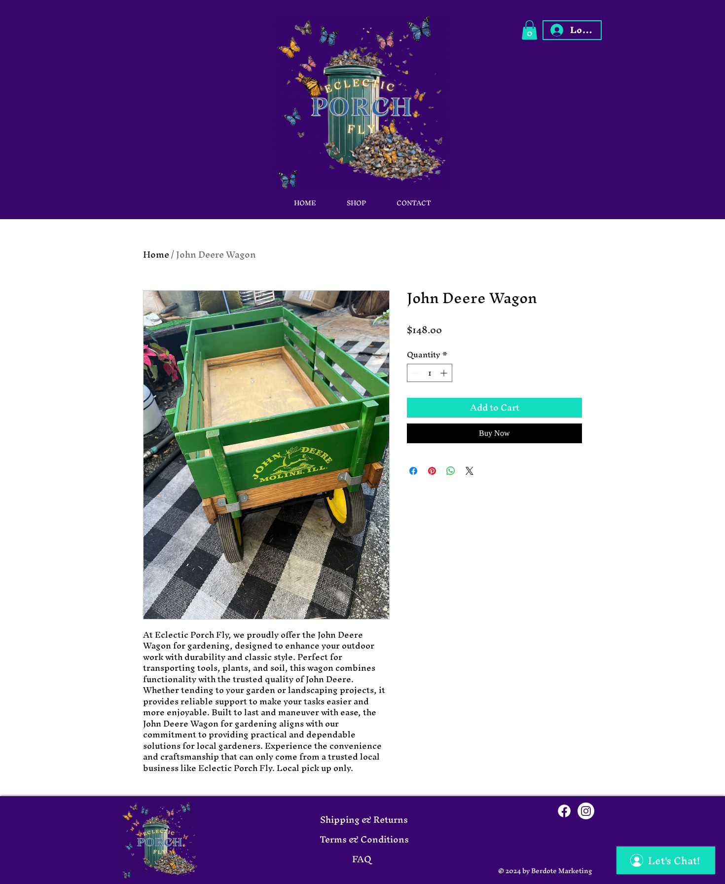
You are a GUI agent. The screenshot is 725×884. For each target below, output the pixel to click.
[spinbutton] (429, 373)
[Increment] (444, 373)
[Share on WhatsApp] (451, 471)
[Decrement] (414, 373)
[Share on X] (469, 471)
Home (156, 254)
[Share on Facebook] (413, 471)
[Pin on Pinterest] (432, 471)
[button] (529, 29)
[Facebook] (564, 811)
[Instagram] (586, 811)
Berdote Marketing (561, 871)
